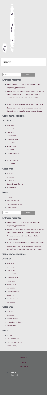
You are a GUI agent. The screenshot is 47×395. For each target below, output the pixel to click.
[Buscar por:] (11, 74)
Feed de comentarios (14, 204)
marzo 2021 (11, 143)
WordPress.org (12, 208)
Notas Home (11, 187)
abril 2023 (10, 125)
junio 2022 (10, 129)
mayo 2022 (11, 132)
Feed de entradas (13, 200)
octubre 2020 (11, 157)
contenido (10, 177)
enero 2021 (11, 150)
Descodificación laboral (15, 184)
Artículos (10, 173)
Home (23, 362)
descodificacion (12, 180)
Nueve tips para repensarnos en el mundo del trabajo (25, 104)
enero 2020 (11, 164)
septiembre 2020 (13, 160)
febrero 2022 (11, 136)
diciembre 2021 (12, 139)
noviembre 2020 (13, 153)
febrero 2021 (11, 146)
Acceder (10, 197)
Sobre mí (14, 375)
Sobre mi (23, 366)
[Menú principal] (4, 57)
